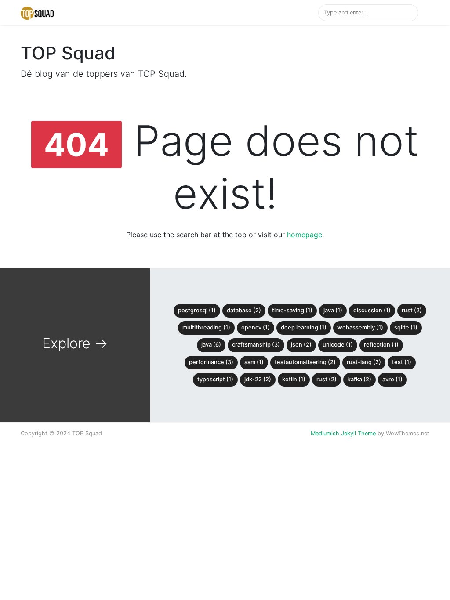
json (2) (301, 344)
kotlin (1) (293, 379)
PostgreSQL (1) (197, 310)
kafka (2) (359, 379)
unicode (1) (338, 344)
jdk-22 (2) (257, 379)
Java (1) (332, 310)
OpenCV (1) (255, 327)
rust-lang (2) (364, 362)
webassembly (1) (360, 327)
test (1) (401, 362)
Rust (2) (412, 310)
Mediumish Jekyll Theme (343, 433)
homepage (304, 234)
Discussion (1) (372, 310)
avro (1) (392, 379)
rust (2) (326, 379)
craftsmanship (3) (256, 344)
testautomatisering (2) (305, 362)
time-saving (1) (292, 310)
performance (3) (211, 362)
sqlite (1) (405, 327)
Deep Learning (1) (304, 327)
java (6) (211, 344)
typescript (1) (215, 379)
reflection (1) (381, 344)
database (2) (244, 310)
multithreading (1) (206, 327)
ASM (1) (254, 362)
